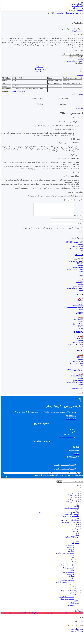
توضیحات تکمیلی (40, 69)
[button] (76, 261)
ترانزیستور (70, 547)
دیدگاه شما (78, 216)
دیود (73, 557)
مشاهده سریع (78, 246)
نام (81, 220)
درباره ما (71, 605)
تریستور (71, 555)
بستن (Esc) (79, 611)
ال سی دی (70, 574)
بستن (81, 250)
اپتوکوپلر (71, 576)
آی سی (71, 549)
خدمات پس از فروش (66, 597)
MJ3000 (79, 313)
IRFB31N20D (77, 388)
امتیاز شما (78, 200)
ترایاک (72, 586)
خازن (72, 570)
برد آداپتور (70, 551)
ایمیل (80, 224)
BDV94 (79, 294)
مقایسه (80, 59)
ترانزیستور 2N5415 (75, 369)
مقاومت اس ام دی (67, 580)
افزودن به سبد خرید (76, 56)
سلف (72, 588)
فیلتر (72, 559)
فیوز (72, 561)
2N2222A (79, 254)
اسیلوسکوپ (70, 545)
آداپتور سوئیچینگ (68, 568)
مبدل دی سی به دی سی (65, 565)
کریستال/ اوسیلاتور (67, 563)
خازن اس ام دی (68, 572)
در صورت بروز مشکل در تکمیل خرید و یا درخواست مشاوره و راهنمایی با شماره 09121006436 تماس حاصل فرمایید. (42, 613)
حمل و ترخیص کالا (67, 599)
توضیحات (40, 67)
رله (73, 578)
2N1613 (79, 351)
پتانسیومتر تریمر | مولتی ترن (64, 553)
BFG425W (78, 332)
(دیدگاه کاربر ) (77, 31)
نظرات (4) (40, 71)
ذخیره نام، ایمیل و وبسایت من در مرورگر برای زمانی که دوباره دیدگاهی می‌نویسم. (50, 228)
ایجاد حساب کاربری (76, 629)
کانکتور (71, 584)
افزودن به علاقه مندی (75, 61)
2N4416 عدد (76, 54)
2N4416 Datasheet (18, 91)
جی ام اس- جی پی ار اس (65, 582)
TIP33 (80, 275)
